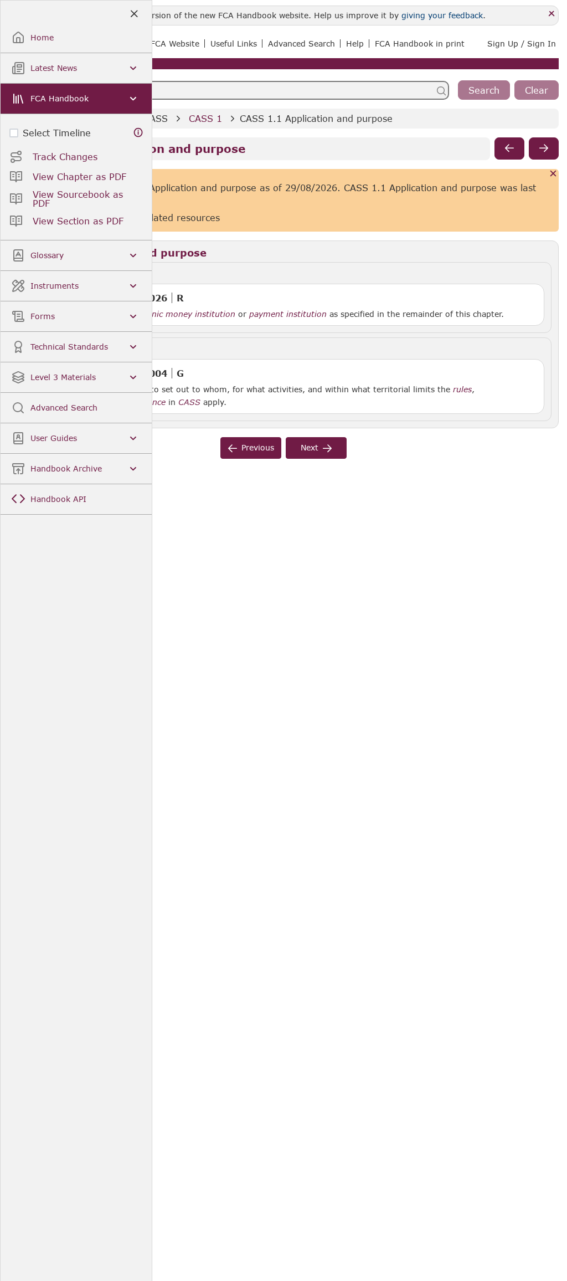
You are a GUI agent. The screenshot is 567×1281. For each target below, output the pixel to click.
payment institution (288, 314)
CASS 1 (205, 118)
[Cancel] (553, 174)
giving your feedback (442, 15)
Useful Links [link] (233, 43)
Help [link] (355, 43)
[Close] (551, 14)
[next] (544, 148)
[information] (138, 132)
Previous (257, 447)
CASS (155, 118)
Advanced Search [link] (301, 43)
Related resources (180, 217)
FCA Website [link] (175, 43)
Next (309, 447)
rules (462, 389)
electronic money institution (180, 314)
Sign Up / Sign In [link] (521, 43)
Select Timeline (57, 132)
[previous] (509, 148)
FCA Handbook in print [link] (420, 43)
